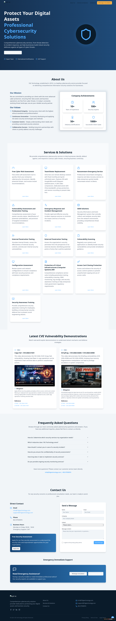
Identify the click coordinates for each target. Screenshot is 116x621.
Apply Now (16, 548)
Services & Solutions (82, 3)
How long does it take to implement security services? (46, 457)
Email (85, 509)
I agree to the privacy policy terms (73, 542)
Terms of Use (94, 617)
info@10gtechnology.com (21, 510)
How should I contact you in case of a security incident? (46, 447)
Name (63, 509)
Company (64, 516)
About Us (72, 3)
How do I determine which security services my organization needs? (50, 437)
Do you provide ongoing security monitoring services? (46, 462)
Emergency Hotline (96, 573)
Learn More (25, 196)
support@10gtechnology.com (23, 513)
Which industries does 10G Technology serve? (43, 442)
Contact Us (93, 3)
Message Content (66, 529)
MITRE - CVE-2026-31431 (22, 405)
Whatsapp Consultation (104, 3)
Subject (64, 522)
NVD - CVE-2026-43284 (68, 403)
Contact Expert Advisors (13, 52)
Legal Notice (102, 617)
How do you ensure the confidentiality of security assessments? (49, 452)
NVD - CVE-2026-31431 (22, 403)
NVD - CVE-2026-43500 (68, 405)
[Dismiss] (114, 619)
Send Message (99, 542)
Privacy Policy (85, 617)
